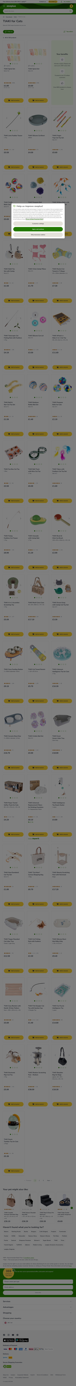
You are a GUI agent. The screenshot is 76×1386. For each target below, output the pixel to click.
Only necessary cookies (38, 235)
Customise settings (38, 223)
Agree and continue (38, 229)
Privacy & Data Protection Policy (34, 219)
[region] (38, 220)
